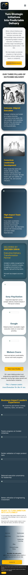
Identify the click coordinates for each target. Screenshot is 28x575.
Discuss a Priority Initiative (14, 63)
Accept (4, 572)
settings (10, 570)
